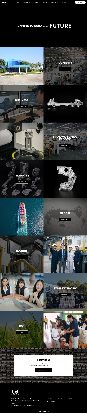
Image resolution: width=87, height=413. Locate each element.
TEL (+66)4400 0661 (16, 405)
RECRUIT (70, 400)
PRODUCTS (49, 400)
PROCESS (70, 398)
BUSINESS (59, 398)
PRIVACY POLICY (51, 401)
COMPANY (49, 398)
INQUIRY (80, 2)
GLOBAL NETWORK (61, 400)
